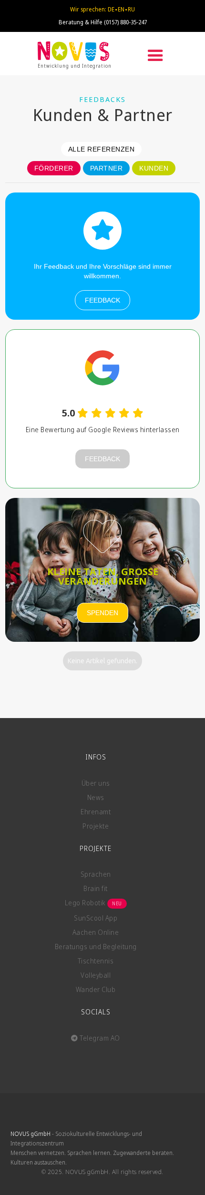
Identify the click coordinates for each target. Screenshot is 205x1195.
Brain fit (95, 888)
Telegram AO (95, 1038)
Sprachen (96, 874)
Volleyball (96, 975)
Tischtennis (96, 960)
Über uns (96, 783)
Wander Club (96, 989)
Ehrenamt (96, 811)
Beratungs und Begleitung (96, 946)
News (95, 797)
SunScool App (95, 917)
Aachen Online (95, 932)
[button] (155, 56)
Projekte (95, 825)
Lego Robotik (93, 902)
